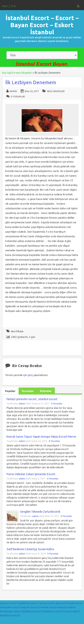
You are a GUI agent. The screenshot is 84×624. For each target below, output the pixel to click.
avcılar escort (47, 603)
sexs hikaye (17, 331)
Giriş (13, 6)
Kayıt (5, 6)
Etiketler (46, 391)
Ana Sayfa (7, 72)
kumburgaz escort (10, 611)
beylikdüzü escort (32, 611)
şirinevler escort (48, 607)
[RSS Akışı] (78, 6)
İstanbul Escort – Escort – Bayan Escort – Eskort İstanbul (42, 24)
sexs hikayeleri (24, 72)
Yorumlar (28, 391)
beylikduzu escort (29, 603)
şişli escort (61, 603)
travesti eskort (71, 611)
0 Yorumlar (18, 96)
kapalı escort (75, 603)
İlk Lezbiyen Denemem (30, 82)
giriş (30, 375)
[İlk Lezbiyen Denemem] (42, 134)
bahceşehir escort (10, 607)
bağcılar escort (29, 607)
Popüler (10, 391)
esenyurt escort (9, 603)
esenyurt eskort (67, 607)
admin (13, 91)
